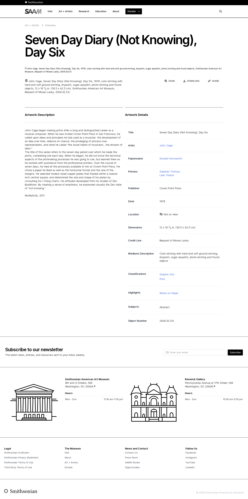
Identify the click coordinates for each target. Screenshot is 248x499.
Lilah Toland (167, 175)
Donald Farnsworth (171, 158)
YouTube (190, 462)
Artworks (50, 25)
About (68, 457)
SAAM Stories (132, 462)
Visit (67, 452)
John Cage (166, 145)
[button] (26, 80)
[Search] (220, 11)
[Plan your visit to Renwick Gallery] (214, 386)
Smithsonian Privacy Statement (21, 457)
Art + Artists (32, 25)
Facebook (190, 452)
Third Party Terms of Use (18, 467)
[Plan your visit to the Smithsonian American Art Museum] (34, 402)
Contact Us (131, 452)
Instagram (191, 457)
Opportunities (132, 467)
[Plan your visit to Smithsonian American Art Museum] (94, 386)
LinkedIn (190, 467)
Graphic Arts (167, 274)
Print (162, 279)
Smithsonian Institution (16, 452)
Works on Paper (169, 293)
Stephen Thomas (170, 171)
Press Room (131, 457)
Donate (68, 467)
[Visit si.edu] (20, 491)
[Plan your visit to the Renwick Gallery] (154, 402)
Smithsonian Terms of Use (18, 462)
